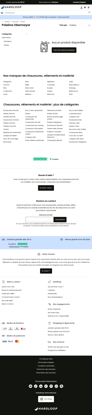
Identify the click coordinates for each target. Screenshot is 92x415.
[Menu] (2, 13)
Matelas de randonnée (12, 132)
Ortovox (6, 85)
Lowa (5, 94)
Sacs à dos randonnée (34, 110)
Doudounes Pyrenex (55, 125)
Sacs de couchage (10, 139)
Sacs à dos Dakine (76, 110)
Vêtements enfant (54, 110)
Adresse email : (46, 215)
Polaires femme (9, 117)
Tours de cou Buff (76, 135)
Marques (7, 21)
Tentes (6, 129)
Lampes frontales (10, 135)
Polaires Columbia (54, 132)
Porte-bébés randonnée (34, 140)
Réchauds (7, 142)
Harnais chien (74, 123)
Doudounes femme (11, 110)
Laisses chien (74, 126)
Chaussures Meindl (54, 140)
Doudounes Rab (75, 120)
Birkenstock (73, 91)
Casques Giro (74, 117)
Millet (27, 85)
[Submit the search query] (89, 13)
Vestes (6, 45)
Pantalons (7, 41)
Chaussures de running (34, 125)
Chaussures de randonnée (31, 118)
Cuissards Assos (75, 113)
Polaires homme (9, 126)
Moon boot (29, 88)
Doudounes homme (11, 120)
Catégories (7, 34)
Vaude (49, 91)
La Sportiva (7, 91)
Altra (27, 82)
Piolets (27, 113)
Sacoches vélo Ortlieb (77, 129)
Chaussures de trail (32, 122)
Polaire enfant (52, 113)
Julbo (71, 82)
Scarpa (50, 88)
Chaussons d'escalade (34, 128)
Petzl (70, 94)
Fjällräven (50, 82)
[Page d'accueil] (3, 21)
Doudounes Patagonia (77, 142)
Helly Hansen (30, 91)
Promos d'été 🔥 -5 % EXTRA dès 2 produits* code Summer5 (46, 17)
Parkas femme (9, 113)
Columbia (51, 85)
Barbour (28, 94)
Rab (4, 88)
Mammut (50, 94)
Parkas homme (9, 123)
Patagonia (7, 82)
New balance (74, 85)
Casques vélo (30, 137)
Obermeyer (15, 21)
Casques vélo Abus (76, 139)
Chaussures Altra (75, 132)
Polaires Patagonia (54, 122)
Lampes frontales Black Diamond (56, 136)
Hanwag (72, 88)
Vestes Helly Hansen (55, 128)
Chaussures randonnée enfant (34, 133)
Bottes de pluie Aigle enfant (55, 118)
